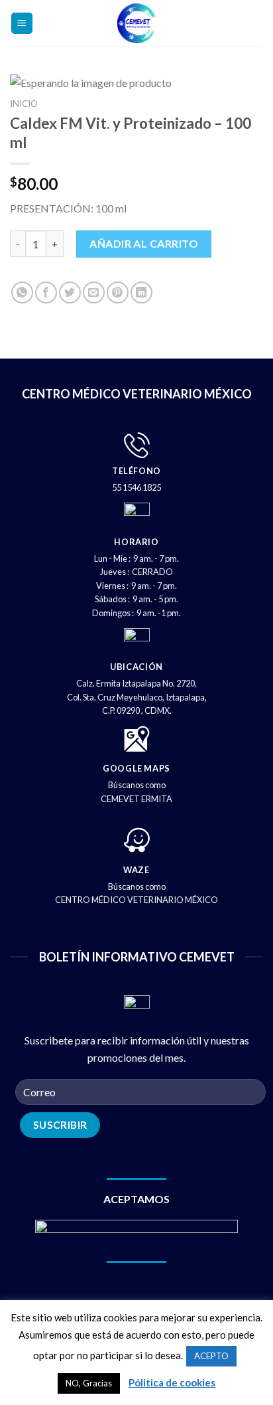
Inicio (24, 103)
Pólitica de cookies (172, 1382)
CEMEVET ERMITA (136, 798)
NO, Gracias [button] (89, 1383)
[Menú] (22, 24)
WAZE (136, 870)
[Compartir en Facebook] (46, 292)
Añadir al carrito (143, 243)
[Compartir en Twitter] (70, 292)
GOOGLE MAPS (136, 768)
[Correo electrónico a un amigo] (94, 292)
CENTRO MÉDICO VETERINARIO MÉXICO (136, 899)
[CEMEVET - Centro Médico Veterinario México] (136, 23)
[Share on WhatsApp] (22, 292)
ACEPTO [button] (211, 1356)
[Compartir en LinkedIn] (141, 292)
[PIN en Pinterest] (118, 292)
